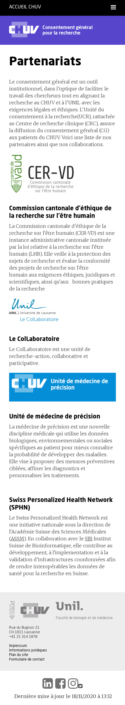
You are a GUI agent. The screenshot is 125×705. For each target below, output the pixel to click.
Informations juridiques (28, 650)
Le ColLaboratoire (34, 339)
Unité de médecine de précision (54, 417)
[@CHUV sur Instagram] (73, 683)
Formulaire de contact (27, 659)
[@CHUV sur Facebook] (60, 683)
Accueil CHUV (25, 7)
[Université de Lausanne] (84, 605)
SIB (89, 539)
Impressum (18, 646)
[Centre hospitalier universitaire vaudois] (35, 610)
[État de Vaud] (12, 610)
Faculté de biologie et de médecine (84, 618)
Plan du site (18, 655)
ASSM (17, 539)
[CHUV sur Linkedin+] (47, 683)
